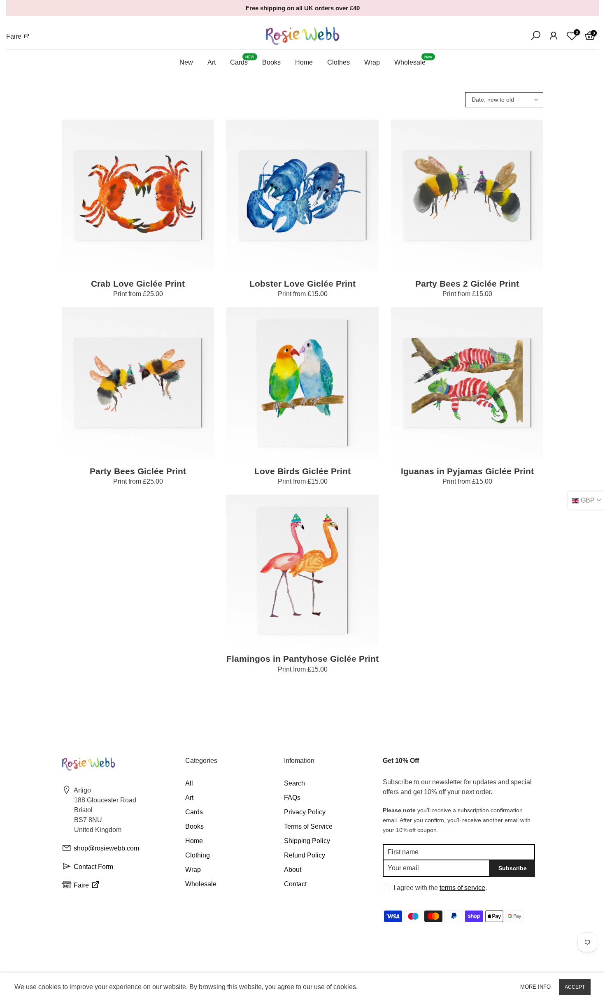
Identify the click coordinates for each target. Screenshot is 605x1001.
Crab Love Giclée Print (138, 283)
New (186, 62)
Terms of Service (308, 826)
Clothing (197, 855)
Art (211, 62)
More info (535, 987)
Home (304, 62)
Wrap (372, 62)
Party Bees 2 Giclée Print (467, 283)
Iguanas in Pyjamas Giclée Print (467, 471)
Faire (14, 36)
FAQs (292, 797)
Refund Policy (304, 855)
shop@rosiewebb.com (106, 848)
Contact (295, 884)
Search (294, 783)
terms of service (462, 887)
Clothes (338, 62)
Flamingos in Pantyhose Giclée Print (302, 658)
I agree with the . (440, 887)
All (189, 783)
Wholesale (413, 60)
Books (271, 62)
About (292, 869)
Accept (575, 987)
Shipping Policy (307, 840)
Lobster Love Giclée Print (302, 283)
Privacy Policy (305, 812)
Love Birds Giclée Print (302, 471)
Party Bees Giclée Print (138, 471)
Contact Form (93, 866)
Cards (242, 60)
